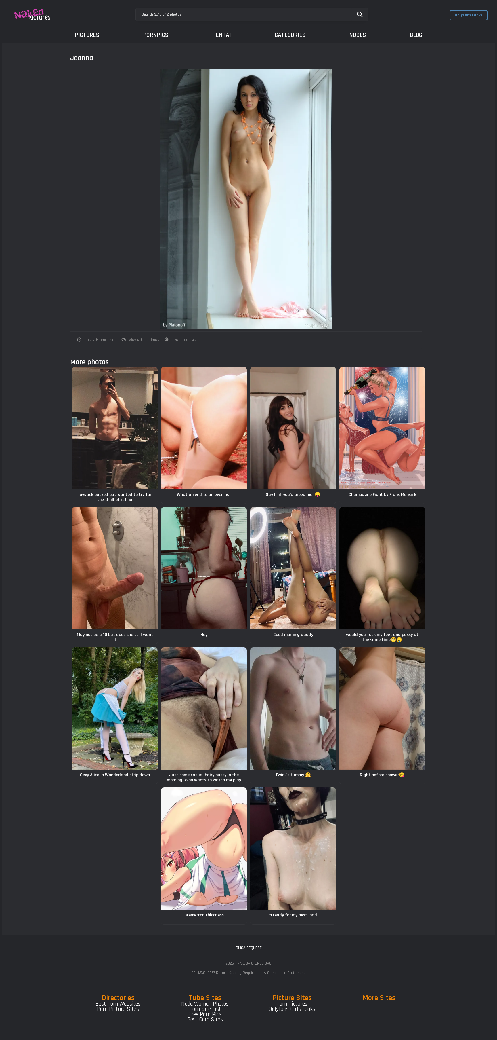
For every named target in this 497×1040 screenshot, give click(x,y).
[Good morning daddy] (293, 568)
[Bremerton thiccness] (204, 848)
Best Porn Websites (118, 1004)
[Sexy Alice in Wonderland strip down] (115, 708)
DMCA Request (248, 947)
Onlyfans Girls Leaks (292, 1009)
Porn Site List (205, 1009)
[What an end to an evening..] (204, 428)
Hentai (221, 35)
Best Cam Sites (205, 1019)
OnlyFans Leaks (468, 15)
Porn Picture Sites (118, 1009)
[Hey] (204, 568)
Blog (416, 35)
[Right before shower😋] (382, 708)
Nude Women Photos (205, 1004)
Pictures (87, 35)
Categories (290, 35)
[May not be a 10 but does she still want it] (115, 568)
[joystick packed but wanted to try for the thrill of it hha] (115, 428)
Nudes (357, 35)
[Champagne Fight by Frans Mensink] (382, 428)
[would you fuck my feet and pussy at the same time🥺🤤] (382, 568)
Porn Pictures (291, 1004)
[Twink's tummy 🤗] (293, 708)
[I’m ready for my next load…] (293, 848)
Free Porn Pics (204, 1014)
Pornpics (155, 35)
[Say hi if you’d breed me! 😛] (293, 428)
